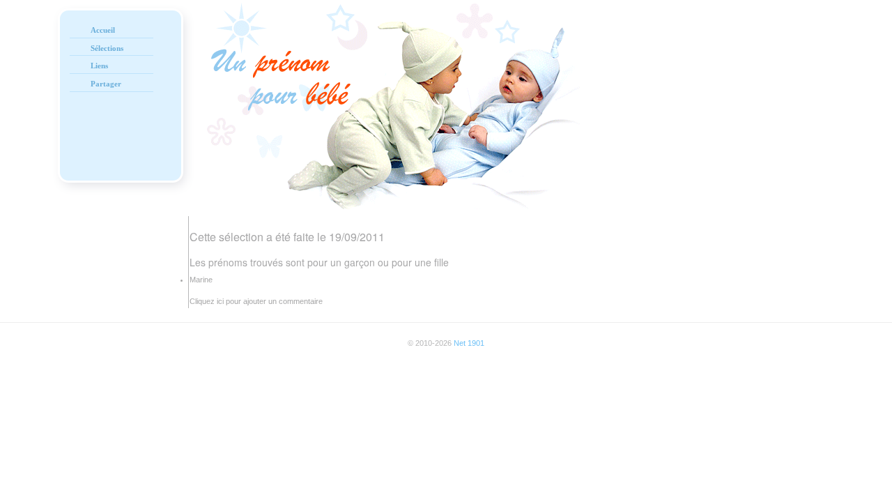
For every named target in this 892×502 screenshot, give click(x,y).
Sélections (107, 48)
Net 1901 (469, 343)
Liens (99, 65)
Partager (106, 83)
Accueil (103, 30)
